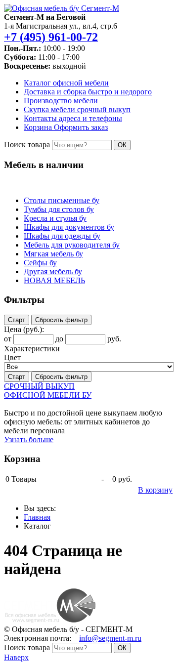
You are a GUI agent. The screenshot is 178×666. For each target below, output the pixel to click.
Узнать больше (28, 439)
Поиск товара (27, 144)
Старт (16, 320)
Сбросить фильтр (61, 320)
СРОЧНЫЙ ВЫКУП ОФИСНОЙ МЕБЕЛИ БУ (47, 390)
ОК (122, 145)
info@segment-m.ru (110, 638)
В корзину (155, 490)
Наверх (16, 657)
